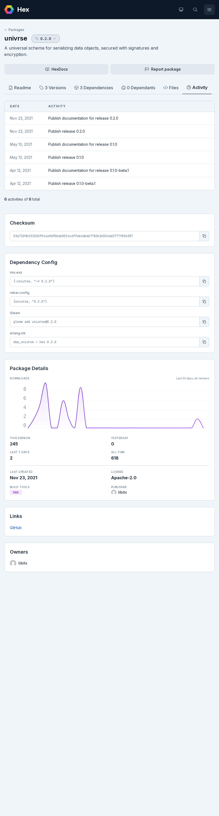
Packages (16, 30)
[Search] (195, 9)
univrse (15, 38)
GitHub (16, 527)
